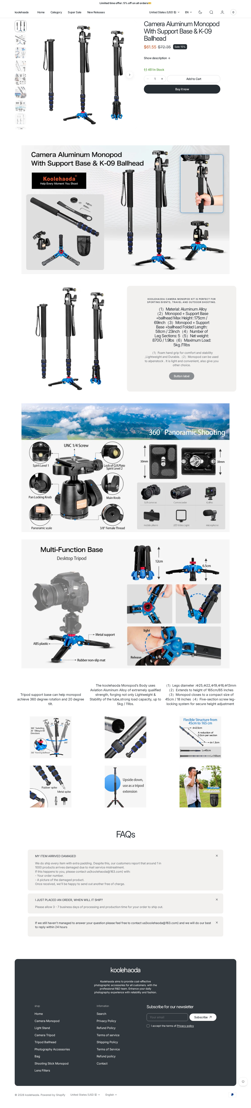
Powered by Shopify (53, 1094)
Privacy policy (185, 1025)
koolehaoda (32, 1094)
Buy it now (182, 89)
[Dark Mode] (200, 12)
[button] (211, 12)
